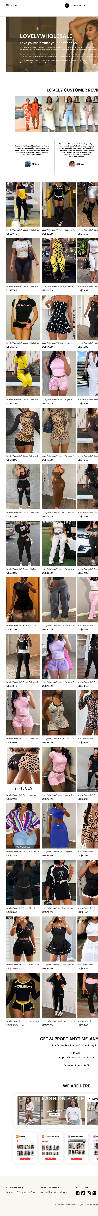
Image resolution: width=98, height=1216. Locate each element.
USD (11, 5)
